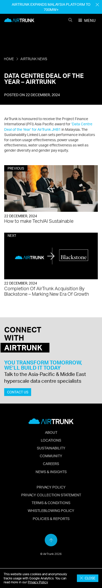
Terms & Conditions (51, 502)
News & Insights (51, 471)
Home (9, 59)
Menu (89, 20)
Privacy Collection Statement (51, 494)
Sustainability (51, 447)
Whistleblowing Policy (51, 510)
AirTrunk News (33, 59)
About (51, 432)
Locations (51, 440)
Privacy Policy (38, 582)
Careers (51, 463)
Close (89, 578)
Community (51, 455)
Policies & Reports (51, 518)
